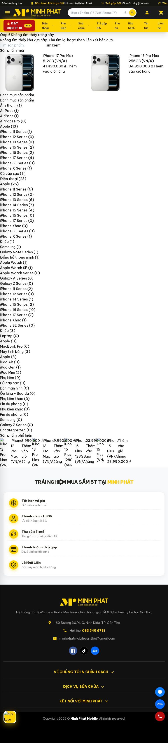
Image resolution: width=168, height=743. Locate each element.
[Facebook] (73, 651)
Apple (5, 126)
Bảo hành (131, 25)
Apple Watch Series (16, 273)
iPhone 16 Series (14, 152)
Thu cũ (117, 25)
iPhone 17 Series (13, 158)
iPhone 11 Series (13, 131)
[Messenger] (160, 692)
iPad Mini (7, 372)
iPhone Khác (10, 226)
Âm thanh (8, 105)
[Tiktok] (84, 651)
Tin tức (146, 25)
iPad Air (6, 362)
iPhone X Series (13, 168)
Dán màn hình (11, 388)
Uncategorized (13, 430)
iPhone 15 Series (14, 147)
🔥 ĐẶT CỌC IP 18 (18, 25)
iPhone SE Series (14, 163)
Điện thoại (45, 25)
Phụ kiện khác (11, 398)
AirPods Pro (10, 121)
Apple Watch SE (13, 268)
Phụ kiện (63, 25)
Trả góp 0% (102, 25)
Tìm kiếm (53, 45)
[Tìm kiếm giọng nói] (125, 13)
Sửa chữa (81, 25)
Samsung (8, 247)
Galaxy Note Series (16, 252)
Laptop (6, 336)
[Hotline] (160, 716)
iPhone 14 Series (14, 205)
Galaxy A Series (13, 278)
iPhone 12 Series (13, 137)
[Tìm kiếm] (132, 12)
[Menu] (7, 13)
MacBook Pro (11, 346)
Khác (4, 241)
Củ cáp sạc (9, 173)
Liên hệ (160, 25)
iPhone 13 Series (14, 142)
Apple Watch (11, 262)
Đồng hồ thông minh (17, 257)
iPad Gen (7, 367)
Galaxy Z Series (13, 283)
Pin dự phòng (11, 404)
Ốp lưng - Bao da (14, 393)
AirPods (6, 110)
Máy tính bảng (12, 351)
